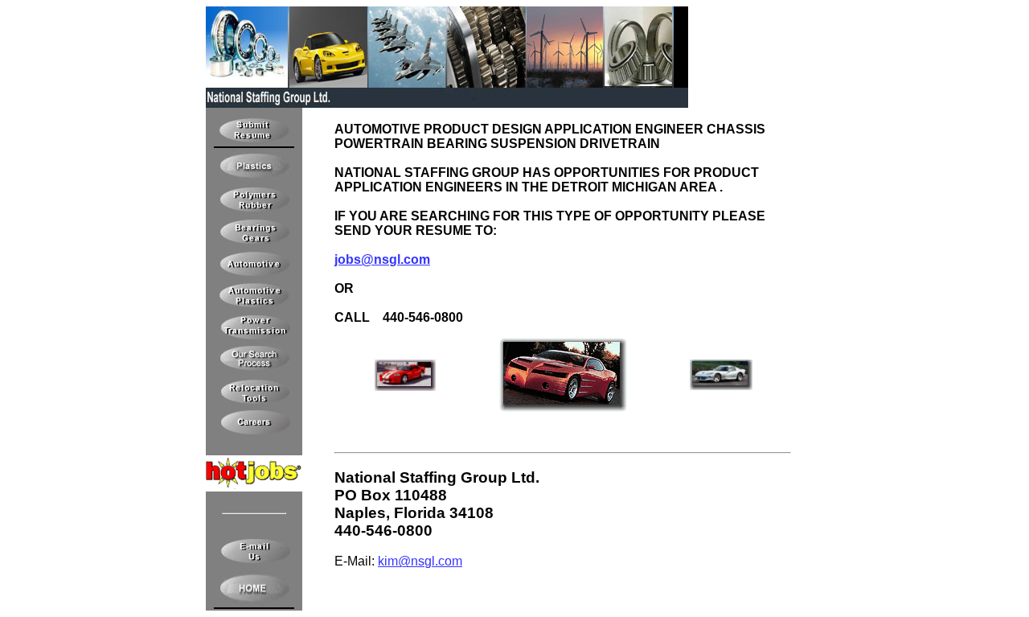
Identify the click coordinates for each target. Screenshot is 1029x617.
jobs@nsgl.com (382, 259)
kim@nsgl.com (420, 561)
